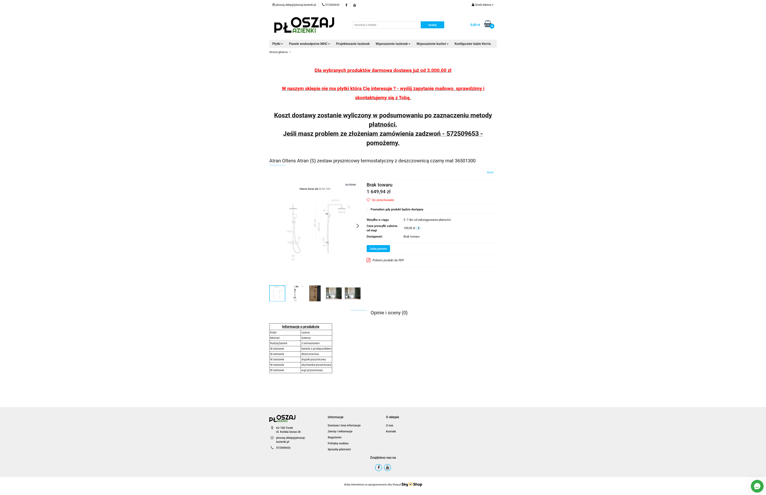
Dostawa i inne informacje (344, 425)
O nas (389, 425)
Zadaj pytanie (378, 248)
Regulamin (335, 437)
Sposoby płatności (339, 449)
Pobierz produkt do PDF (388, 260)
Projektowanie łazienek (353, 44)
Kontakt (391, 431)
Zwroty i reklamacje (340, 431)
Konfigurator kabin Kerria (473, 44)
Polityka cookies (338, 443)
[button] (336, 417)
